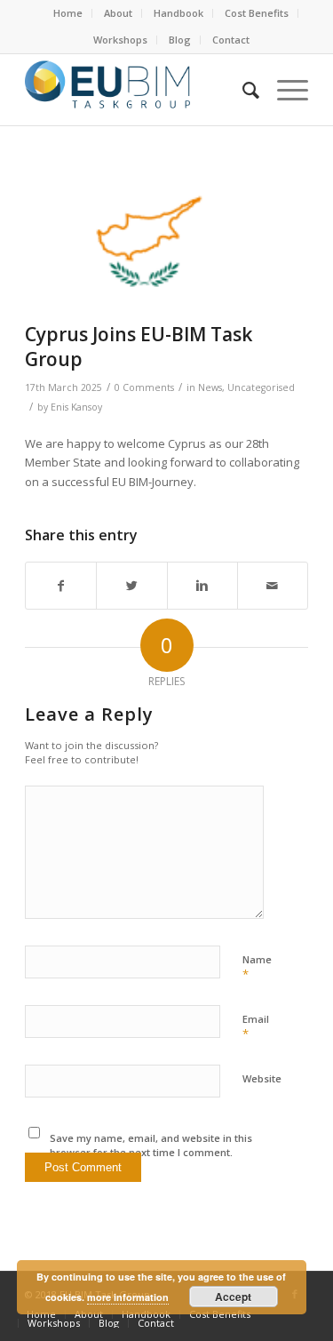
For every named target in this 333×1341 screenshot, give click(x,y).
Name (257, 968)
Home (68, 13)
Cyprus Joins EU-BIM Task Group (138, 346)
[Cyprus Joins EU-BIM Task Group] (144, 242)
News (210, 387)
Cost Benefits (257, 13)
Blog (180, 39)
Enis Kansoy (76, 407)
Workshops (120, 39)
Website (261, 1078)
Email (255, 1027)
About (118, 13)
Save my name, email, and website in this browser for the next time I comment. (151, 1145)
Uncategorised (261, 387)
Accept (233, 1297)
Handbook (178, 13)
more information (128, 1297)
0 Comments (144, 387)
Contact (231, 39)
